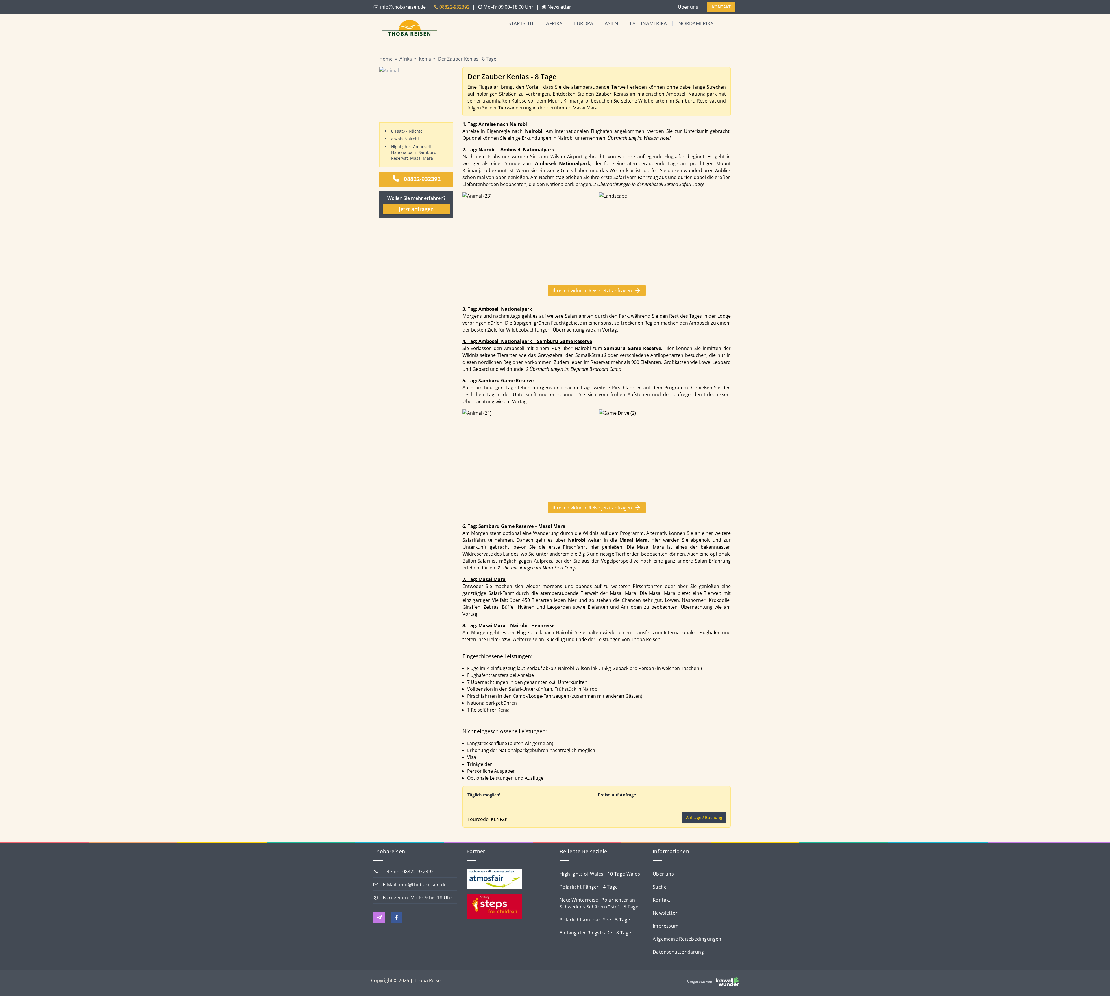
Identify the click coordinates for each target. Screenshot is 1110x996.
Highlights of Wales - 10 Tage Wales (600, 874)
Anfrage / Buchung (704, 817)
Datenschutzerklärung (678, 952)
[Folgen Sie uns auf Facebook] (396, 917)
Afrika (554, 23)
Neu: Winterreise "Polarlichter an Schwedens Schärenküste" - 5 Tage (599, 903)
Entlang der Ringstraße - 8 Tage (595, 933)
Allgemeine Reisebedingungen (687, 939)
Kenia (425, 59)
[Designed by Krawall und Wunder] (727, 981)
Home (386, 59)
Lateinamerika (648, 23)
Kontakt (662, 900)
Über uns (688, 7)
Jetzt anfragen (416, 209)
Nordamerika (695, 23)
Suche (660, 887)
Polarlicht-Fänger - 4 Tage (589, 887)
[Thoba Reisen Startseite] (407, 29)
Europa (583, 23)
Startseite (521, 23)
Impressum (666, 926)
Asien (611, 23)
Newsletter (665, 913)
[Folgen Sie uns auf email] (379, 917)
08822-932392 (422, 179)
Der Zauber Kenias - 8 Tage (467, 59)
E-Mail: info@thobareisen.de (415, 884)
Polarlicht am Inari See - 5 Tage (595, 920)
